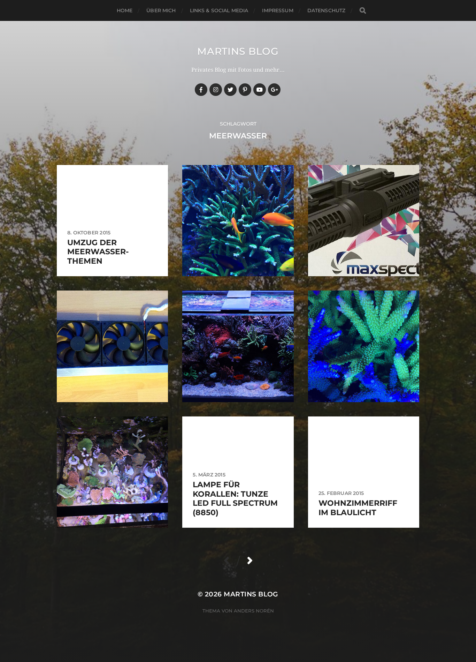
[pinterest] (245, 89)
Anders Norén (254, 611)
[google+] (274, 89)
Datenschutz (326, 10)
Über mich (161, 10)
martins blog (237, 51)
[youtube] (259, 89)
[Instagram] (215, 89)
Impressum (277, 10)
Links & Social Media (219, 10)
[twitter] (230, 89)
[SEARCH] (362, 10)
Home (125, 10)
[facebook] (201, 89)
